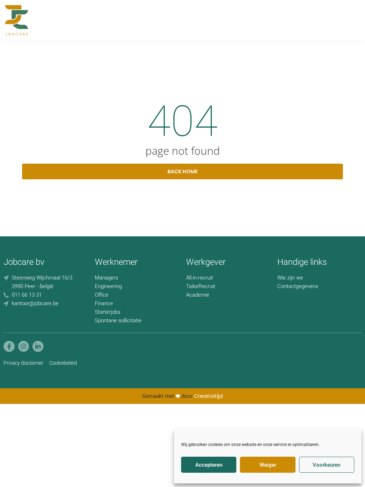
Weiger (267, 465)
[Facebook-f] (9, 346)
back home (182, 171)
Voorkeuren (326, 465)
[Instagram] (23, 346)
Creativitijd (208, 396)
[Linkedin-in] (37, 346)
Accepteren (208, 465)
